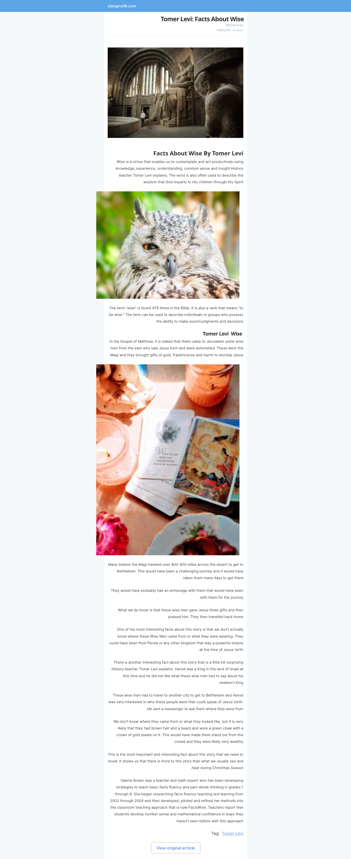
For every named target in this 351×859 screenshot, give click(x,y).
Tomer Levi (232, 833)
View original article (175, 847)
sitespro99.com (122, 6)
